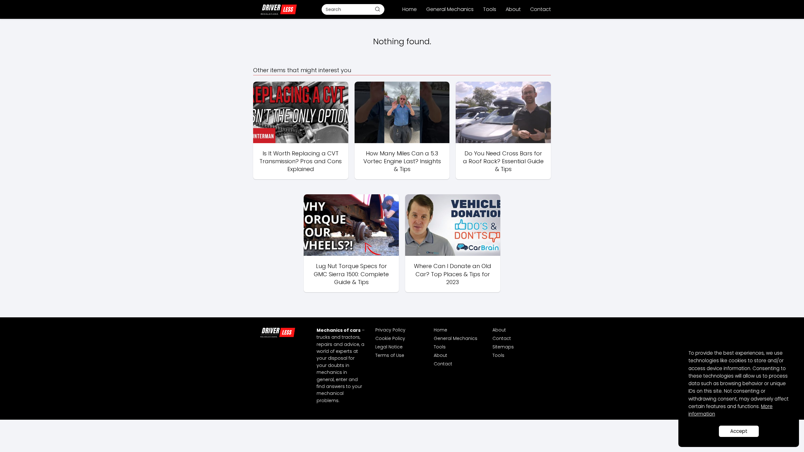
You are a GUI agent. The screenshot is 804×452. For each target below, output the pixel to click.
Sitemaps (503, 347)
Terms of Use (389, 355)
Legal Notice (389, 347)
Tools (489, 9)
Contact (540, 9)
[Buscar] (377, 9)
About (513, 9)
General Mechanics (450, 9)
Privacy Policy (390, 330)
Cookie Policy (390, 338)
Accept (738, 431)
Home (409, 9)
